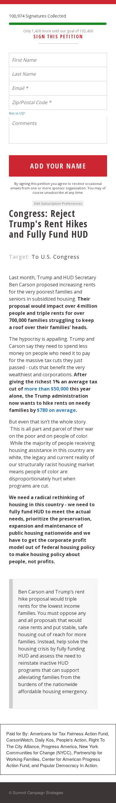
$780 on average (56, 410)
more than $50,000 (47, 388)
